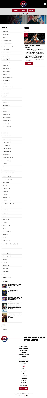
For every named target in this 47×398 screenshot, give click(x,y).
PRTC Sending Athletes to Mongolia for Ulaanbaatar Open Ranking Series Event (15, 315)
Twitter (24, 380)
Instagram (24, 378)
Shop (24, 10)
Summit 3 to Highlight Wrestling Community (32, 46)
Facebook (24, 376)
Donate (16, 10)
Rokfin (31, 10)
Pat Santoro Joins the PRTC (13, 290)
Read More (29, 63)
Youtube (24, 382)
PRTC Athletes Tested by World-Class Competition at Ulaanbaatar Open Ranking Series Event (15, 298)
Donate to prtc (23, 388)
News (29, 31)
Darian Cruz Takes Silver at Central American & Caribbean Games (14, 285)
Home (25, 31)
